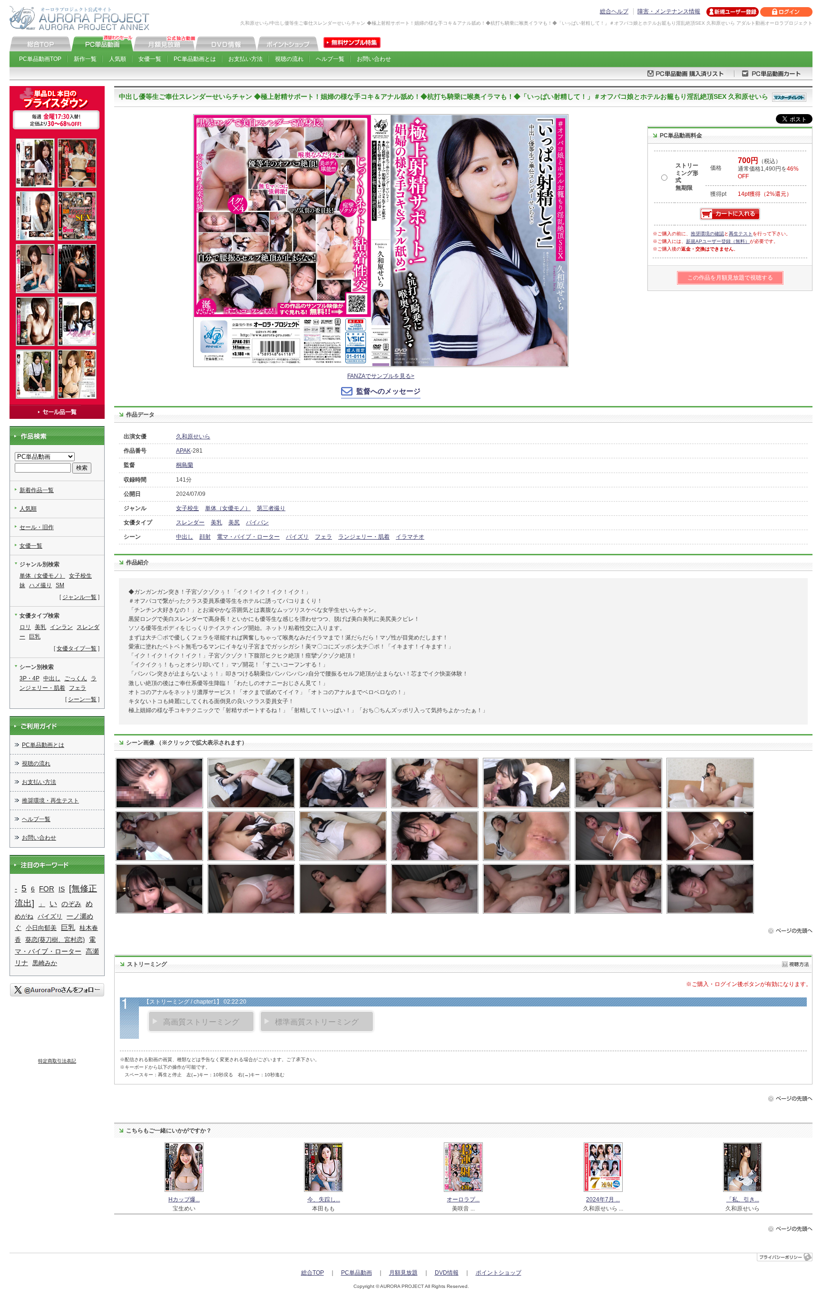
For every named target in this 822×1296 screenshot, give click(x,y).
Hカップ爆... (184, 1199)
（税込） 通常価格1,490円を (768, 169)
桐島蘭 (184, 465)
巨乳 (34, 636)
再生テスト (741, 233)
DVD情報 (447, 1272)
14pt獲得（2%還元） (765, 194)
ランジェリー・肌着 (364, 536)
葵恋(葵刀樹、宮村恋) (55, 939)
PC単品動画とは (195, 59)
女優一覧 (149, 59)
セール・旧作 (37, 527)
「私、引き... (742, 1199)
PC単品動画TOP (40, 59)
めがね (24, 916)
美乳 (216, 522)
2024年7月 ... (603, 1199)
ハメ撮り (40, 585)
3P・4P (29, 678)
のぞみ (71, 904)
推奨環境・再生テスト (50, 800)
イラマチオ (410, 536)
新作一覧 (85, 59)
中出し (184, 536)
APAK (183, 450)
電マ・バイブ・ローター (248, 536)
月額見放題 (403, 1272)
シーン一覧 (82, 699)
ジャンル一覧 (79, 597)
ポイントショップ (498, 1272)
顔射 (205, 536)
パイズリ (297, 536)
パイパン (257, 522)
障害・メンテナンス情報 (668, 11)
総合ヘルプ (614, 11)
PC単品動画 (356, 1272)
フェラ (323, 536)
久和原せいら (193, 436)
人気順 (117, 59)
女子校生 (187, 508)
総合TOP (312, 1272)
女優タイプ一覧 (77, 648)
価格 (716, 167)
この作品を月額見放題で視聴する (730, 277)
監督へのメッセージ (388, 391)
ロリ (25, 627)
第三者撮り (271, 508)
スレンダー (190, 522)
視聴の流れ (289, 59)
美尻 (234, 522)
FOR (46, 889)
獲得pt (718, 194)
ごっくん (75, 678)
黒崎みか (44, 963)
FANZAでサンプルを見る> (380, 376)
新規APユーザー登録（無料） (718, 241)
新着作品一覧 (37, 490)
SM (60, 585)
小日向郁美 (41, 927)
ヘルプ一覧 (330, 59)
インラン (61, 627)
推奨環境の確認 (707, 233)
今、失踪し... (323, 1199)
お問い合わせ (374, 59)
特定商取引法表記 (57, 1061)
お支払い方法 (245, 59)
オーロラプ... (463, 1199)
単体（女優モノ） (228, 508)
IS (62, 889)
